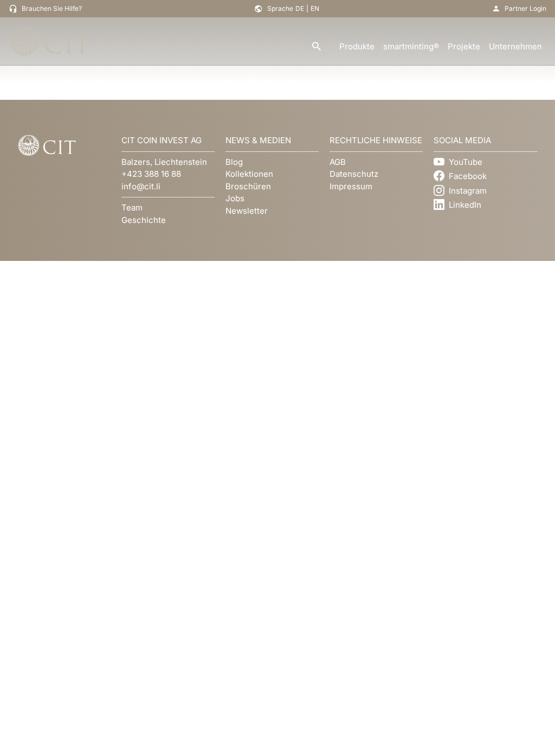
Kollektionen (249, 174)
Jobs (234, 198)
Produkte (357, 46)
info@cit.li (140, 186)
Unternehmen (515, 46)
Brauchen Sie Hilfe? (52, 8)
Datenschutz (354, 174)
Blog (234, 162)
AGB (338, 162)
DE (299, 8)
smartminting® (411, 46)
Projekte (464, 46)
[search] (316, 47)
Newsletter (246, 211)
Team (132, 207)
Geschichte (143, 220)
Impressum (351, 186)
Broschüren (248, 186)
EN (315, 8)
